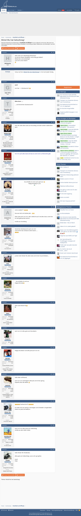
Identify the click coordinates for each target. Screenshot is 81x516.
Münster (11, 115)
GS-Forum (4, 510)
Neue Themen (61, 164)
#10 (53, 278)
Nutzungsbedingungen (57, 510)
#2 (53, 81)
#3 (53, 98)
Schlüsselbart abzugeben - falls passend (67, 126)
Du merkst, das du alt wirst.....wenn (66, 249)
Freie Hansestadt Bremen (9, 169)
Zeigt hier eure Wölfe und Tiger (68, 235)
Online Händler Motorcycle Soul (69, 182)
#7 (53, 207)
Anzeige (7, 71)
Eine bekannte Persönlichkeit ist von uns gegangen (68, 105)
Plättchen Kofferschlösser (67, 186)
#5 (53, 150)
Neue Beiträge (4, 13)
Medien (20, 10)
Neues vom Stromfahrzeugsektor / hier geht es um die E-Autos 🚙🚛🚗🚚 (69, 231)
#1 (53, 52)
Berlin (12, 295)
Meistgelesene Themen (64, 207)
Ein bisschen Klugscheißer (67, 108)
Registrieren (68, 87)
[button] (15, 10)
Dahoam (11, 139)
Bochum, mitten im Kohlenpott (9, 244)
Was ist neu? (11, 10)
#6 (53, 178)
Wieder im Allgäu (9, 442)
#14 (53, 374)
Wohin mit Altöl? (64, 197)
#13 (53, 347)
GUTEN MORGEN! (65, 213)
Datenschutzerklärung (69, 510)
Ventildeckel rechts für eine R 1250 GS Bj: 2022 (69, 158)
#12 (53, 328)
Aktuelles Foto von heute (67, 210)
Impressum (42, 510)
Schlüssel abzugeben (67, 122)
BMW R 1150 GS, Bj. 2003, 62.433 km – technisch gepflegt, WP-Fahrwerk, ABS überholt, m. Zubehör (69, 153)
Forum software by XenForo (40, 513)
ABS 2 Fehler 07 (64, 167)
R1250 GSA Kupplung (66, 193)
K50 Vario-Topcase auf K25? (67, 201)
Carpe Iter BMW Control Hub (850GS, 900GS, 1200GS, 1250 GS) (68, 142)
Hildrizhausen (10, 269)
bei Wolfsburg (10, 319)
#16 (53, 425)
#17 (53, 449)
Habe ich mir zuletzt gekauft (67, 226)
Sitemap (48, 510)
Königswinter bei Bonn (8, 467)
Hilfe (76, 510)
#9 (53, 252)
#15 (53, 401)
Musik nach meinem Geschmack (69, 253)
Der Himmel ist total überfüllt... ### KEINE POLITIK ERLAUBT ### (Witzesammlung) (69, 96)
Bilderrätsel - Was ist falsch (67, 222)
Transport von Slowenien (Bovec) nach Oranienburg (69, 101)
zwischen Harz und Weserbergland (9, 197)
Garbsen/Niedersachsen (7, 365)
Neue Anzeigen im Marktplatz (66, 118)
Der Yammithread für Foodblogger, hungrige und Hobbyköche (67, 240)
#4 (53, 122)
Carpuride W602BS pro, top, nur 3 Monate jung (69, 130)
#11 (53, 302)
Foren (3, 10)
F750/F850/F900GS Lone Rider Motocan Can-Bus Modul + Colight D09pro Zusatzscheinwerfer (69, 136)
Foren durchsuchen (13, 13)
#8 (53, 225)
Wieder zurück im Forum (67, 179)
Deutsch (11, 510)
